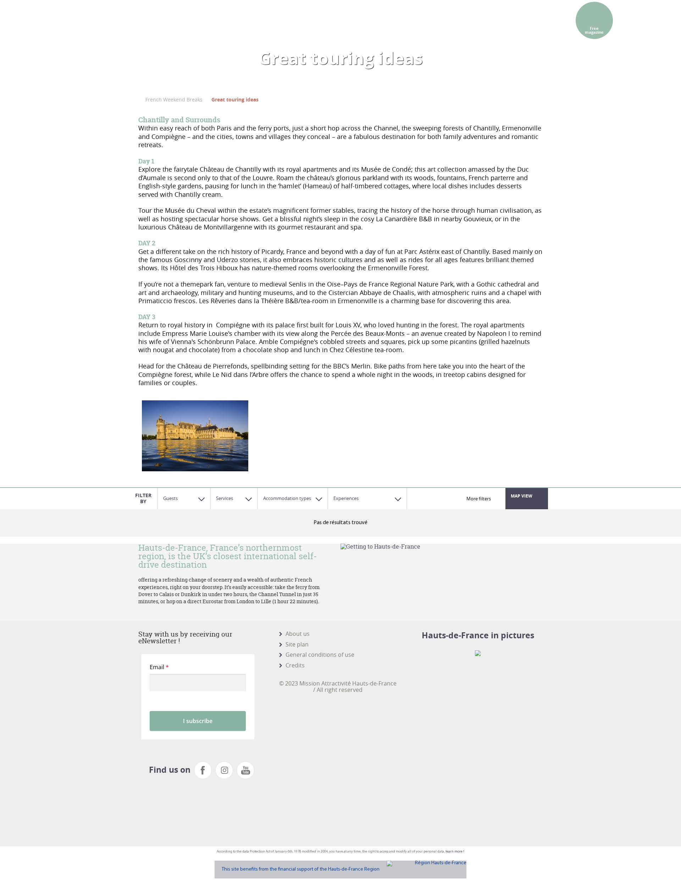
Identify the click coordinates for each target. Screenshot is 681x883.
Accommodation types (287, 498)
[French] (402, 10)
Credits (295, 665)
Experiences (346, 498)
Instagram (224, 770)
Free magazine (594, 30)
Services (224, 498)
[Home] (151, 35)
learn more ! (454, 852)
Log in (528, 10)
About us (298, 634)
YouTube (245, 770)
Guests (170, 498)
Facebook (203, 770)
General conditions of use (320, 655)
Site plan (297, 644)
